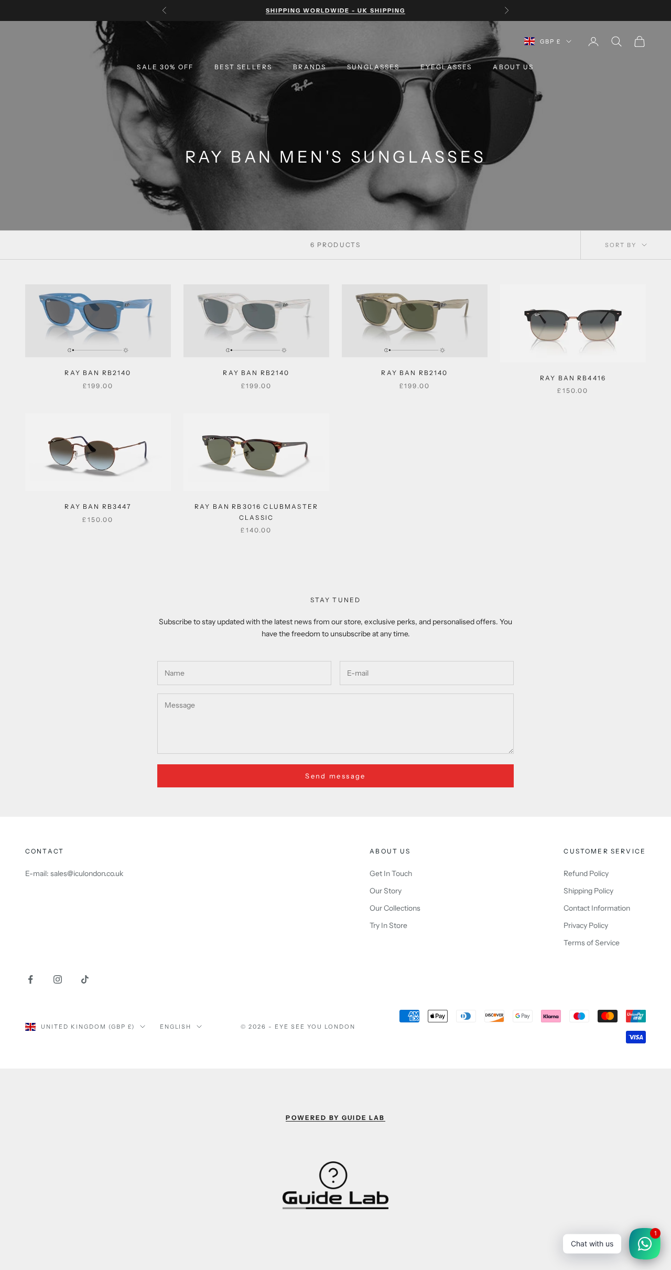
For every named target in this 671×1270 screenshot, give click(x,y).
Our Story (386, 890)
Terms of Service (592, 942)
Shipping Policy (588, 890)
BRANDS (309, 67)
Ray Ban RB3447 (97, 506)
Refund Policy (586, 873)
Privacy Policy (586, 925)
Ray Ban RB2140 (97, 373)
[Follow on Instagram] (57, 979)
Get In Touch (391, 873)
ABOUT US (513, 67)
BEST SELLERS (243, 67)
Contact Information (597, 908)
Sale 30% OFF (165, 67)
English (176, 1026)
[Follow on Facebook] (30, 979)
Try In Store (388, 925)
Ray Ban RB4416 (573, 378)
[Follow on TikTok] (85, 979)
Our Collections (395, 908)
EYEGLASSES (446, 67)
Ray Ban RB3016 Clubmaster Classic (256, 512)
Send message (335, 776)
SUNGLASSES (373, 67)
